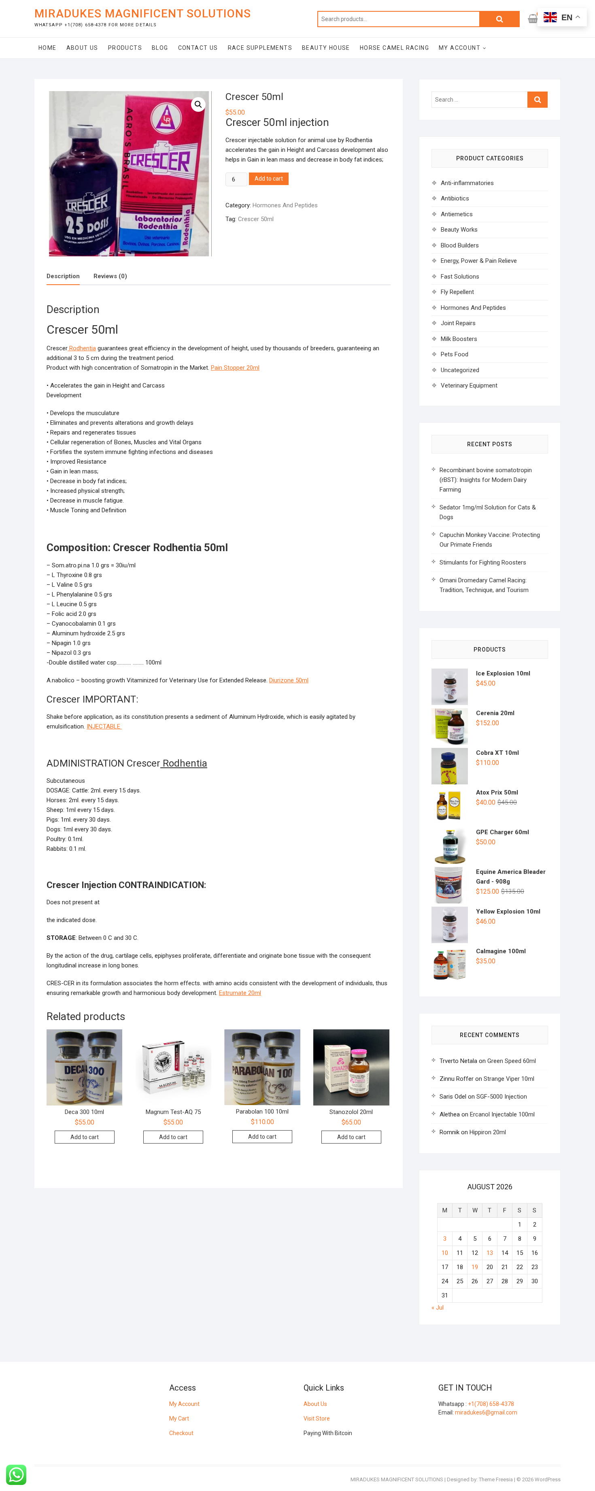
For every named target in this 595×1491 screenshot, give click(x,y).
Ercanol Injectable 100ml (502, 1114)
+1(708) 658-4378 (491, 1404)
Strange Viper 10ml (509, 1078)
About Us (82, 48)
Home (47, 48)
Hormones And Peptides (285, 205)
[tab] (63, 276)
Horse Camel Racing (394, 48)
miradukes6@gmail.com (486, 1412)
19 (475, 1267)
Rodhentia (82, 348)
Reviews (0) (110, 276)
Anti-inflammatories (467, 183)
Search (499, 19)
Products (125, 48)
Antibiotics (455, 198)
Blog (160, 48)
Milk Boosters (459, 339)
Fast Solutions (460, 276)
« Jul (437, 1307)
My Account (459, 48)
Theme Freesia (496, 1479)
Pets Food (454, 354)
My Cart (179, 1418)
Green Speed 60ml (511, 1061)
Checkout (181, 1433)
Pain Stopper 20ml (235, 367)
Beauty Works (459, 229)
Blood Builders (460, 245)
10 (445, 1253)
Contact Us (198, 48)
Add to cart (269, 178)
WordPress (548, 1479)
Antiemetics (457, 214)
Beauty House (326, 48)
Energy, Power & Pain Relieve (479, 260)
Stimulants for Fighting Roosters (483, 562)
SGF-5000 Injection (501, 1096)
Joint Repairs (458, 323)
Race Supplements (260, 48)
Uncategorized (460, 370)
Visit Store (317, 1418)
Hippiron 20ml (488, 1132)
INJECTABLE (104, 726)
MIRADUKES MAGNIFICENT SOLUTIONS (142, 13)
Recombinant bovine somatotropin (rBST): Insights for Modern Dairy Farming (486, 479)
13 (490, 1253)
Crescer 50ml (256, 219)
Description (63, 276)
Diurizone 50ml (288, 680)
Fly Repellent (457, 292)
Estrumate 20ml (240, 993)
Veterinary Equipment (469, 385)
